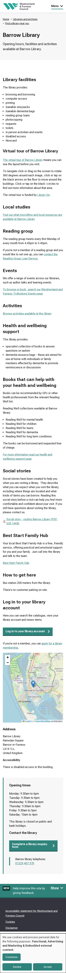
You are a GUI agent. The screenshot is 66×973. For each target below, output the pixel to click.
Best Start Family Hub (16, 563)
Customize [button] (11, 957)
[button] (33, 684)
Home (6, 19)
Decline (17, 966)
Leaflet (28, 721)
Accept (48, 966)
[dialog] (33, 953)
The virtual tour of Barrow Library (23, 160)
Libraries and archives (25, 19)
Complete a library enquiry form (29, 845)
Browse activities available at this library (27, 313)
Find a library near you (17, 23)
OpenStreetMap (43, 721)
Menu (55, 6)
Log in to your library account (25, 631)
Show (55, 888)
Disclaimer (11, 927)
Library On (43, 195)
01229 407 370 (24, 863)
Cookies (10, 921)
